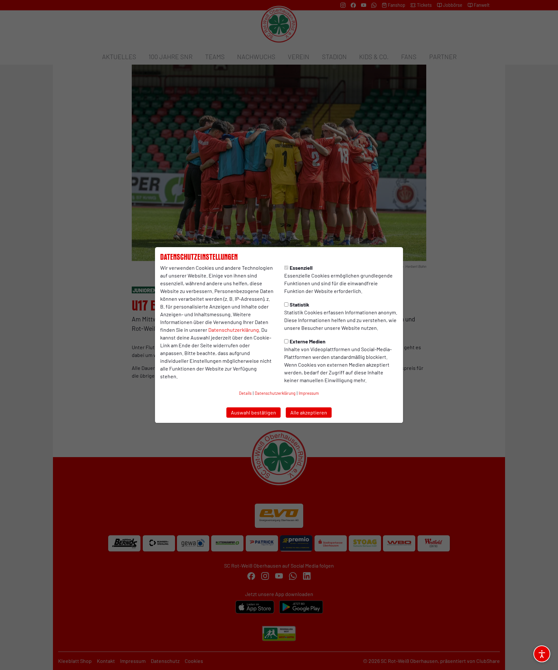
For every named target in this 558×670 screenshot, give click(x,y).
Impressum (309, 393)
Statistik (299, 304)
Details (245, 393)
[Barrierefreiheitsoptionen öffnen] (541, 653)
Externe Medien (308, 341)
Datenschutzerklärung (233, 330)
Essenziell (301, 268)
